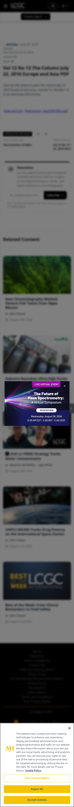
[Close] (69, 728)
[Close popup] (64, 386)
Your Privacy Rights (37, 778)
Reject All (37, 789)
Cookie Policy (33, 770)
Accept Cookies (37, 800)
